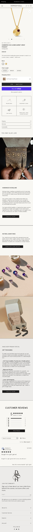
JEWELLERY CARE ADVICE (12, 246)
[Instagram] (18, 529)
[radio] (3, 64)
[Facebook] (14, 529)
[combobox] (25, 442)
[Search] (26, 6)
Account (4, 523)
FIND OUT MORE (10, 216)
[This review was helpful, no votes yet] (26, 464)
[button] (16, 121)
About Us (4, 508)
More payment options (16, 92)
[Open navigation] (2, 6)
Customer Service (7, 513)
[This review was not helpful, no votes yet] (29, 464)
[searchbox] (9, 438)
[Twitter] (16, 529)
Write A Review (16, 430)
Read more (17, 57)
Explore (4, 518)
